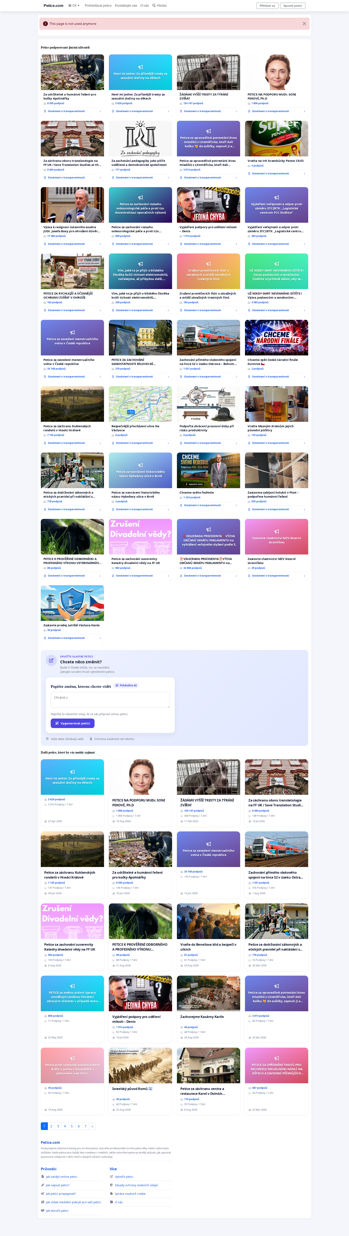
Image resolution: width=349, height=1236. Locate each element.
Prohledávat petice (98, 5)
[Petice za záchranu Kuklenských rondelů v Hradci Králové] (72, 417)
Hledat (161, 5)
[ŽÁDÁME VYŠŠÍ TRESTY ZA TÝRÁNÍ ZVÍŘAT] (208, 85)
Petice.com (53, 5)
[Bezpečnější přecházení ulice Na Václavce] (140, 417)
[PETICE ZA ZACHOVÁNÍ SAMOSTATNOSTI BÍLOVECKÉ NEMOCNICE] (140, 350)
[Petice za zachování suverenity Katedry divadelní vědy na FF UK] (140, 549)
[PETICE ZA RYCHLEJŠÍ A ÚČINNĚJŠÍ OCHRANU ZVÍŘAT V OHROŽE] (72, 284)
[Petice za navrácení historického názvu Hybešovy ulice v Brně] (140, 483)
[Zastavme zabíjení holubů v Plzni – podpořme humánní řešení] (276, 483)
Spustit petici (293, 5)
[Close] (304, 23)
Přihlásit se (267, 5)
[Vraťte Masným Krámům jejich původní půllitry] (276, 417)
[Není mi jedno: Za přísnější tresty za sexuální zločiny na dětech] (140, 85)
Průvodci (48, 1168)
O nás (144, 5)
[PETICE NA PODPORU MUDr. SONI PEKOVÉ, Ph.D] (276, 85)
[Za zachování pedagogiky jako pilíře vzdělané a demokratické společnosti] (140, 151)
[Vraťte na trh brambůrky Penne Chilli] (276, 149)
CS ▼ (76, 5)
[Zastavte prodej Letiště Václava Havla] (72, 614)
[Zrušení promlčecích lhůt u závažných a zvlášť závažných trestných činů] (208, 284)
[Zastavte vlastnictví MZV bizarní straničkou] (276, 549)
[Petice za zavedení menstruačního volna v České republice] (72, 350)
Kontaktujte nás (126, 5)
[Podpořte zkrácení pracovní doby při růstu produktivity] (208, 417)
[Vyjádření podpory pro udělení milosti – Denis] (208, 218)
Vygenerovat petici (75, 723)
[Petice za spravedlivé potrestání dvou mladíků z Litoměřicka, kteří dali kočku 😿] (208, 151)
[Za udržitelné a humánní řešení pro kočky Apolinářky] (72, 85)
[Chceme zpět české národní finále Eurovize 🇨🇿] (276, 350)
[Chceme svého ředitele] (208, 481)
